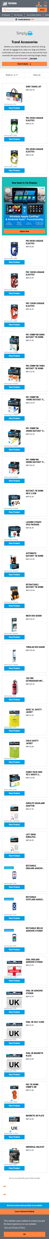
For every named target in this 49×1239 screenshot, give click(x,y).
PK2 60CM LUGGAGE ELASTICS (34, 150)
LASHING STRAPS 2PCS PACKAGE (33, 523)
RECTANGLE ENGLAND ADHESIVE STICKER (35, 866)
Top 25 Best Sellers (34, 15)
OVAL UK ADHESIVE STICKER (34, 991)
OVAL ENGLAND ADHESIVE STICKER (34, 960)
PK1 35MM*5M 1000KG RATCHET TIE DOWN (35, 398)
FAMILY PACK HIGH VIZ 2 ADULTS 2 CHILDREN (34, 773)
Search (42, 10)
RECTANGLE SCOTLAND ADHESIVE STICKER (35, 898)
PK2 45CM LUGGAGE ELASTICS (34, 119)
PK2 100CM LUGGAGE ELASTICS (35, 273)
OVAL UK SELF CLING (35, 1022)
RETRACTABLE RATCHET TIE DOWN (34, 585)
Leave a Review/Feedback (24, 1211)
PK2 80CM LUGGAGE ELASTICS (34, 242)
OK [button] (24, 1234)
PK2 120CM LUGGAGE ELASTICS (35, 304)
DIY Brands (18, 15)
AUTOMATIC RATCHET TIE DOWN (34, 554)
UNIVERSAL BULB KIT (35, 1147)
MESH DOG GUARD (34, 616)
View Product (14, 108)
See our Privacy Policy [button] (14, 1227)
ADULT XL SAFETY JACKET (34, 710)
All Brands (6, 15)
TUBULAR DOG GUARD (35, 647)
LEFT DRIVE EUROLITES (31, 835)
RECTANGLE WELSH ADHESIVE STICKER (34, 929)
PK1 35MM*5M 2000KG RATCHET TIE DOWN (35, 429)
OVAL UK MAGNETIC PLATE (34, 1054)
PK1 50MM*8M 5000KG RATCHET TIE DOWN (35, 460)
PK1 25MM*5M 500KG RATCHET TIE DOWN (35, 335)
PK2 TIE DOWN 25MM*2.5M (32, 1085)
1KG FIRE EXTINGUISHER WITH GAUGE (35, 679)
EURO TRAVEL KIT (33, 86)
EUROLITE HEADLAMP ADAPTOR (35, 804)
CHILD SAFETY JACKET (32, 741)
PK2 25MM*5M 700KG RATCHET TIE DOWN (35, 367)
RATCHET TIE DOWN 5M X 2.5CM (34, 492)
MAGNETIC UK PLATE (35, 1115)
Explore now (24, 231)
